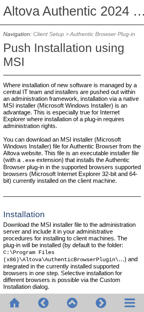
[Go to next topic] (100, 303)
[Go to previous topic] (43, 303)
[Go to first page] (14, 303)
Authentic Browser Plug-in (102, 34)
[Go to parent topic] (72, 303)
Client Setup (48, 34)
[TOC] (129, 303)
